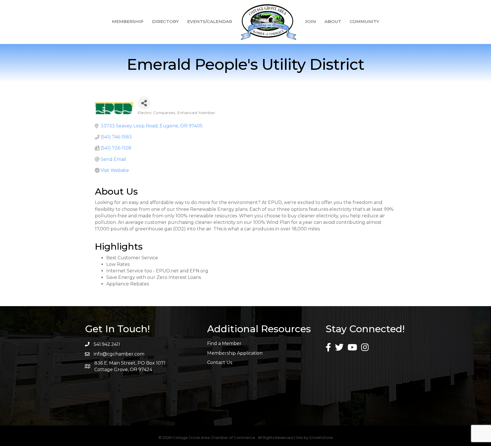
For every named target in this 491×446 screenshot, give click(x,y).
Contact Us (219, 362)
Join (310, 21)
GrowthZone (321, 437)
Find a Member (224, 343)
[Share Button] (144, 102)
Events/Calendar (209, 21)
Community (364, 21)
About (332, 21)
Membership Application (235, 353)
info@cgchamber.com (119, 354)
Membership (127, 21)
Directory (165, 21)
